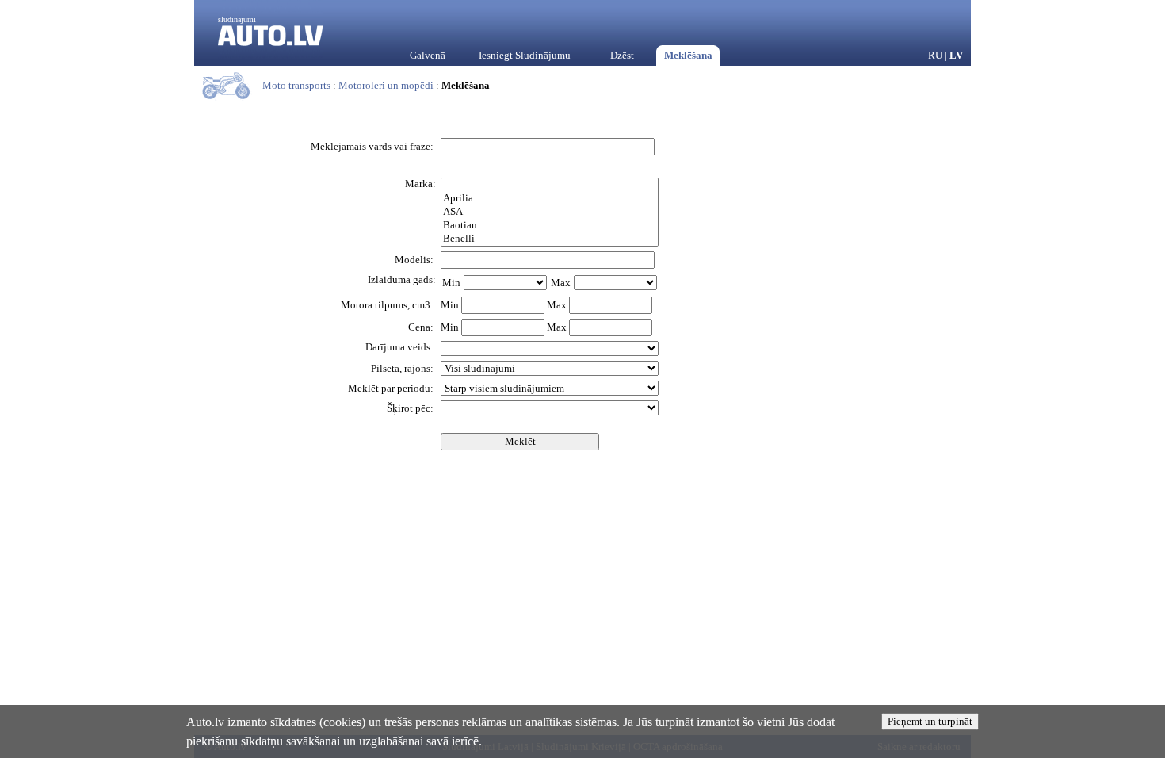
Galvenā (427, 55)
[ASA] (549, 212)
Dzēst (622, 55)
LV (956, 55)
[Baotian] (549, 225)
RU (935, 55)
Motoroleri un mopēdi (386, 85)
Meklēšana (688, 55)
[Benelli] (549, 239)
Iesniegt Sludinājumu (525, 55)
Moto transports (296, 85)
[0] (549, 185)
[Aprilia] (549, 198)
